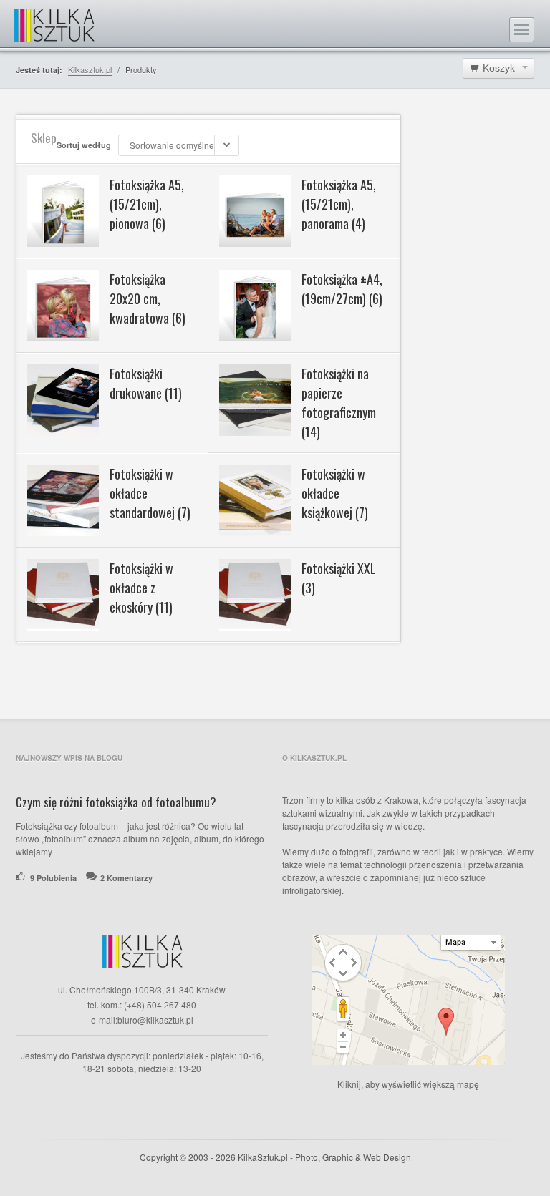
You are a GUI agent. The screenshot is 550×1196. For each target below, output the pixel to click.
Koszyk (499, 68)
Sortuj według (84, 145)
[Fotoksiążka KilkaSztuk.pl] (54, 23)
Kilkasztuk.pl (90, 69)
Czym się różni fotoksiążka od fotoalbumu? (116, 802)
